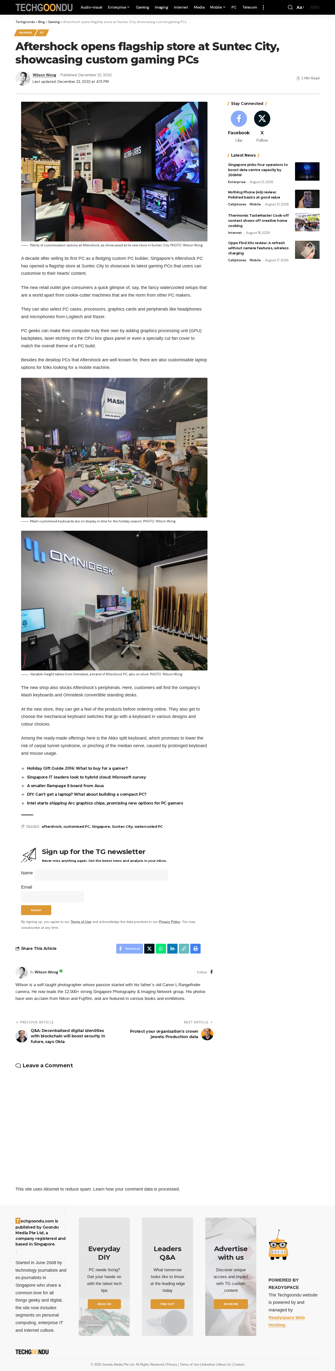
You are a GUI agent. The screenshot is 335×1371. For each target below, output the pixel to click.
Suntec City (122, 826)
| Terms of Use (189, 1364)
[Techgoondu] (44, 7)
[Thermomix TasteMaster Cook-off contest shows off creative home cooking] (307, 222)
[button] (263, 7)
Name (27, 872)
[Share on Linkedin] (172, 949)
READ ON (104, 1304)
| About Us (224, 1364)
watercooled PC (148, 826)
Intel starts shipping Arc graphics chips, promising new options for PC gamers (105, 803)
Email (26, 887)
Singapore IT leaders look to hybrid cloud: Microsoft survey (86, 777)
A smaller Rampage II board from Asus (65, 785)
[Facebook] (211, 972)
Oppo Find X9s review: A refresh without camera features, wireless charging (258, 248)
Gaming (25, 33)
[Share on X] (149, 949)
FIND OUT (167, 1304)
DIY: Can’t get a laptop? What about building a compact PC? (86, 794)
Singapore (101, 826)
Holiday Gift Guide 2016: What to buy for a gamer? (77, 768)
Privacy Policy (169, 922)
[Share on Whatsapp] (161, 949)
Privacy (172, 1364)
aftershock (51, 826)
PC (42, 33)
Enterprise (236, 182)
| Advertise (208, 1364)
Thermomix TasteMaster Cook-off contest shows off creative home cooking (258, 220)
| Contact (238, 1364)
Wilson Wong (44, 75)
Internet (235, 233)
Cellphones (237, 204)
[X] (262, 127)
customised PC (76, 826)
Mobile (255, 204)
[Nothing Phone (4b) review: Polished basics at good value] (307, 199)
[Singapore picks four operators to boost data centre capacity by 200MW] (307, 171)
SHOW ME (231, 1304)
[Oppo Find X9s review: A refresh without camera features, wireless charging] (307, 250)
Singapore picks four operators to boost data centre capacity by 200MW (258, 170)
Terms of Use (81, 922)
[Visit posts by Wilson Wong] (21, 972)
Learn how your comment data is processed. (136, 1189)
